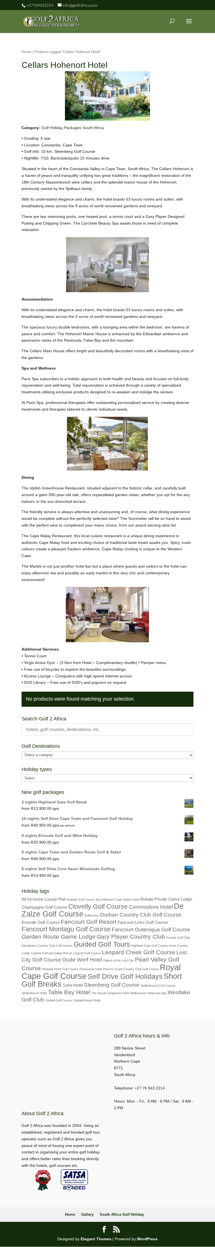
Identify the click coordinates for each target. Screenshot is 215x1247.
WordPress (147, 1239)
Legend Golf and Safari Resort (51, 953)
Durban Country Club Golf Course (140, 915)
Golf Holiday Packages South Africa (72, 127)
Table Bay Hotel (69, 992)
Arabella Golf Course (80, 899)
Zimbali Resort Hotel (87, 1000)
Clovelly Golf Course (98, 906)
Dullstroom (92, 915)
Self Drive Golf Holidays (125, 976)
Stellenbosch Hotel (34, 993)
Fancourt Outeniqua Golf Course (151, 929)
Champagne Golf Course (44, 907)
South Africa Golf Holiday (122, 1214)
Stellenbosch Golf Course (158, 985)
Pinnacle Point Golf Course (60, 969)
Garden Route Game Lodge (58, 936)
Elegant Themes (96, 1239)
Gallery (87, 1214)
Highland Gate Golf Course (149, 945)
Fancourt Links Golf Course (143, 922)
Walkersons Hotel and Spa (148, 993)
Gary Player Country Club (131, 936)
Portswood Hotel (91, 969)
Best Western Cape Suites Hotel (117, 899)
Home (26, 52)
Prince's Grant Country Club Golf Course (131, 969)
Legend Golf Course (87, 953)
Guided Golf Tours (102, 944)
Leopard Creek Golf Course (138, 952)
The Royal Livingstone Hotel (110, 993)
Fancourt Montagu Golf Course (66, 929)
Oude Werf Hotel (82, 960)
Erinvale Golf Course (41, 922)
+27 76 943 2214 (150, 1088)
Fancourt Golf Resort (88, 921)
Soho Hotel (73, 985)
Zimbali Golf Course (58, 1000)
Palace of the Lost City (118, 960)
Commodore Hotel (151, 907)
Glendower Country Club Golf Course (47, 945)
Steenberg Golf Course (111, 985)
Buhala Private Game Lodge (166, 899)
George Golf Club (178, 937)
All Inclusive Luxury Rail (43, 899)
